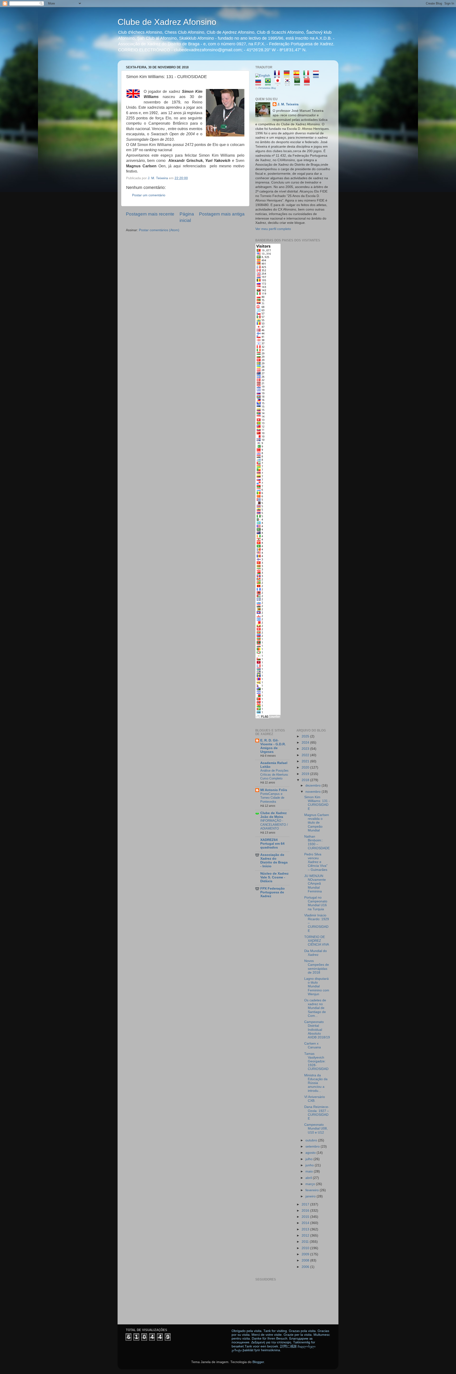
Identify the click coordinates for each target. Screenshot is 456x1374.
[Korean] (289, 83)
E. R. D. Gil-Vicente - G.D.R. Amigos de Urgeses (273, 746)
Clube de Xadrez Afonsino (167, 22)
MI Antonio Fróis (273, 790)
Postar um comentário (148, 195)
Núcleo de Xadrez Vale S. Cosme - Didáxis (274, 877)
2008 (306, 1260)
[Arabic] (298, 83)
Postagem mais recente (150, 213)
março (310, 1184)
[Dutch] (317, 75)
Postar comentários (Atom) (159, 230)
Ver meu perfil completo (273, 229)
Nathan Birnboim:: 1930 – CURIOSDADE (317, 842)
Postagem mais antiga (222, 213)
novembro (313, 791)
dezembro (313, 785)
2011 (306, 1241)
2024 (306, 742)
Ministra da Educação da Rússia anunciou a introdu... (316, 1083)
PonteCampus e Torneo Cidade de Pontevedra (272, 797)
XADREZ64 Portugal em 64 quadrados (272, 843)
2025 (306, 736)
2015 (306, 1217)
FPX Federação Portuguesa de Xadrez (272, 892)
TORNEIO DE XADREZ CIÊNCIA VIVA (316, 940)
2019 (306, 774)
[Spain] (298, 75)
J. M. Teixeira (288, 104)
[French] (278, 75)
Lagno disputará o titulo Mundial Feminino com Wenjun (316, 986)
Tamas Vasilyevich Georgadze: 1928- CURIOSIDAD (316, 1061)
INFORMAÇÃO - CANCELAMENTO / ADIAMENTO (274, 824)
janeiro (311, 1196)
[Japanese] (279, 83)
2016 (306, 1210)
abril (309, 1178)
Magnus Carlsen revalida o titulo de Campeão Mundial (316, 822)
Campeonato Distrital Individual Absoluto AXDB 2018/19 (317, 1029)
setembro (313, 1146)
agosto (311, 1152)
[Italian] (307, 75)
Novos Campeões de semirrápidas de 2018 (316, 966)
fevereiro (312, 1190)
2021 (306, 761)
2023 (306, 748)
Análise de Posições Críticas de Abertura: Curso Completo (274, 774)
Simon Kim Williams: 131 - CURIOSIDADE (317, 803)
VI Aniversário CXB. (314, 1098)
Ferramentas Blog (267, 88)
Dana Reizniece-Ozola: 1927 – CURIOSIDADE (316, 1112)
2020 (306, 767)
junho (310, 1165)
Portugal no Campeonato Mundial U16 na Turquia (315, 903)
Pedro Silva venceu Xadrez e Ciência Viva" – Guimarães (316, 862)
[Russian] (259, 83)
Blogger (258, 1362)
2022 (306, 755)
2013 (306, 1229)
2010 (306, 1248)
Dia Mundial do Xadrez (315, 953)
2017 (306, 1204)
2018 (306, 780)
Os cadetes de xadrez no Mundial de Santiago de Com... (315, 1008)
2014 (306, 1223)
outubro (311, 1140)
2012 (306, 1235)
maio (309, 1171)
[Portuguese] (269, 83)
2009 (306, 1254)
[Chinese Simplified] (308, 83)
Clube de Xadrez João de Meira (273, 815)
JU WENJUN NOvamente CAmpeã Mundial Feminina (315, 883)
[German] (288, 75)
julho (309, 1159)
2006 (306, 1267)
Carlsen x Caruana (312, 1045)
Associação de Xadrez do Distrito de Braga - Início (274, 860)
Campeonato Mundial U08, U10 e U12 (316, 1128)
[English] (264, 75)
